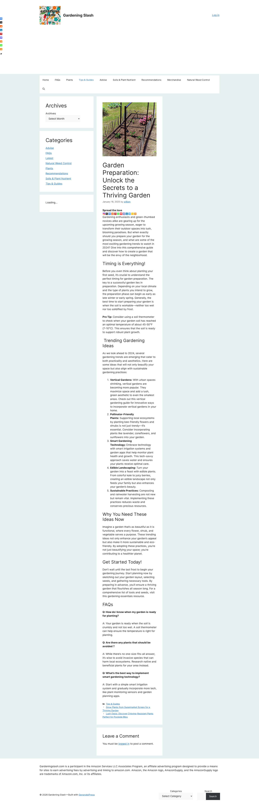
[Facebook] (110, 214)
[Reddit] (112, 214)
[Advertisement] (129, 53)
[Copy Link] (132, 214)
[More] (135, 214)
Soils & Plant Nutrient (124, 79)
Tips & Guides (86, 79)
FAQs (57, 79)
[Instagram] (104, 214)
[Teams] (124, 214)
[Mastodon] (1, 38)
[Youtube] (121, 214)
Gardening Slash (78, 15)
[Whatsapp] (118, 214)
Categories (176, 791)
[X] (107, 214)
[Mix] (1, 41)
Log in (215, 15)
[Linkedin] (127, 214)
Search (208, 791)
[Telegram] (129, 214)
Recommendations (151, 79)
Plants (69, 79)
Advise (103, 79)
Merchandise (174, 79)
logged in (124, 743)
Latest (49, 158)
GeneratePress (87, 794)
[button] (44, 88)
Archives (51, 113)
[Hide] (1, 54)
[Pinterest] (115, 214)
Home (46, 79)
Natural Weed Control (198, 79)
